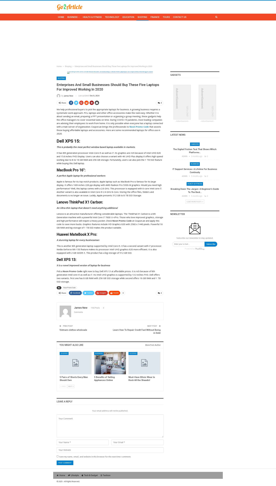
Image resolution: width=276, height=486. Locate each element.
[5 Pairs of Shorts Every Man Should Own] (76, 363)
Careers (195, 144)
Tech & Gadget (91, 475)
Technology (112, 17)
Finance (155, 17)
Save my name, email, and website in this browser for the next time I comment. (95, 456)
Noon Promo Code (69, 287)
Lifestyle (75, 475)
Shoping (142, 17)
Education (128, 17)
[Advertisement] (138, 42)
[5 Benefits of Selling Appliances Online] (110, 363)
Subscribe (210, 244)
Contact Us (179, 17)
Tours (166, 17)
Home (61, 17)
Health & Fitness (92, 17)
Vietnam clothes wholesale (73, 330)
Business (72, 17)
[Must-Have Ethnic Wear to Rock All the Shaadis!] (144, 363)
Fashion (106, 475)
